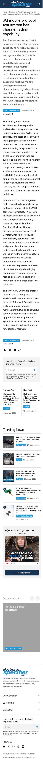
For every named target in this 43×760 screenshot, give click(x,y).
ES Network (8, 702)
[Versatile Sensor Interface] (21, 627)
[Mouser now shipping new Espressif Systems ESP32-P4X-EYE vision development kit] (8, 511)
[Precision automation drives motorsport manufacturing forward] (8, 442)
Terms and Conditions (27, 754)
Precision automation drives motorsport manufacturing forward (28, 439)
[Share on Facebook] (5, 350)
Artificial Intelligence (24, 516)
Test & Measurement (24, 12)
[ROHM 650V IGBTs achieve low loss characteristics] (8, 459)
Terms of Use (22, 378)
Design (26, 407)
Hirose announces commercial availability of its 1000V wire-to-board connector (28, 491)
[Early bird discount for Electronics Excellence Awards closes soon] (8, 476)
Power (19, 460)
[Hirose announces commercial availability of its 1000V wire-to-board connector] (8, 493)
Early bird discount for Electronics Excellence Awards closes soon (25, 473)
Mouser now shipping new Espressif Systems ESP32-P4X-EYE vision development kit (28, 509)
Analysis (7, 409)
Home (5, 12)
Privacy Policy (10, 378)
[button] (4, 4)
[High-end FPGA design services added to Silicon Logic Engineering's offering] (31, 401)
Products (12, 12)
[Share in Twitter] (10, 350)
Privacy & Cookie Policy (10, 754)
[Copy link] (19, 350)
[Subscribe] (34, 370)
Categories (8, 710)
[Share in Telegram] (14, 350)
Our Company (9, 695)
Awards (19, 479)
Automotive (21, 445)
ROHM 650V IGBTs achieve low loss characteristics (27, 455)
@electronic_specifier (20, 530)
